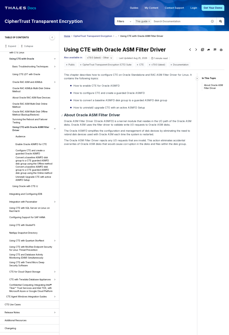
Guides (134, 7)
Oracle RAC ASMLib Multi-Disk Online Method (31, 90)
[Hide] (197, 78)
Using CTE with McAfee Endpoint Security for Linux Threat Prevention (30, 248)
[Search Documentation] (220, 21)
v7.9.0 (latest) (158, 64)
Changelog (10, 328)
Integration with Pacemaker (23, 201)
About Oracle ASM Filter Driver (213, 86)
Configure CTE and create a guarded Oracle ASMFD (30, 152)
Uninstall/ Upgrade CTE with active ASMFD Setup (33, 178)
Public (72, 64)
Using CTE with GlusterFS (22, 225)
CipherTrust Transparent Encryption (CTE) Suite (107, 64)
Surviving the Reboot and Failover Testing (30, 121)
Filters (120, 21)
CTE (141, 64)
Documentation (180, 64)
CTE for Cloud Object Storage (24, 271)
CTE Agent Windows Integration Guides (26, 296)
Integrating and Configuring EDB (25, 194)
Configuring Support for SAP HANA (27, 217)
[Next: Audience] (196, 49)
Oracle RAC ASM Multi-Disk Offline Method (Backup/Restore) (30, 113)
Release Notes (12, 312)
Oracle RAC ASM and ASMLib (27, 82)
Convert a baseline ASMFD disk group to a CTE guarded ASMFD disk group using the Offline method (34, 160)
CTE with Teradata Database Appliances (30, 279)
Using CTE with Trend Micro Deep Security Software (26, 264)
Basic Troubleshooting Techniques (30, 66)
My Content (151, 7)
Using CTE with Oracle (21, 58)
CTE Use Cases (13, 304)
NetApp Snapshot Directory (23, 232)
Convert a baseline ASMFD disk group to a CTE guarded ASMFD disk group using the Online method (34, 169)
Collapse (28, 46)
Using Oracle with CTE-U (25, 186)
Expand (12, 46)
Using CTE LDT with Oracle (26, 74)
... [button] (116, 36)
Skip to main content (14, 3)
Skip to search (38, 3)
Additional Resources (15, 320)
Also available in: (73, 57)
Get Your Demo (213, 7)
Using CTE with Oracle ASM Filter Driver (30, 129)
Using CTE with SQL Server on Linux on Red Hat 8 (29, 209)
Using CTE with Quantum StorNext (26, 240)
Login (194, 7)
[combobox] (171, 21)
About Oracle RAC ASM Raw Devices (31, 97)
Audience (20, 136)
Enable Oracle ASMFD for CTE (31, 144)
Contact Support (174, 7)
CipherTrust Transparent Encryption (92, 36)
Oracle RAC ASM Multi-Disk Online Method (29, 105)
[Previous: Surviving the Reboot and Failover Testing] (190, 49)
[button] (149, 21)
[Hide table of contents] (52, 37)
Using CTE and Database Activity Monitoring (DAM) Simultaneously (26, 256)
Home (67, 36)
